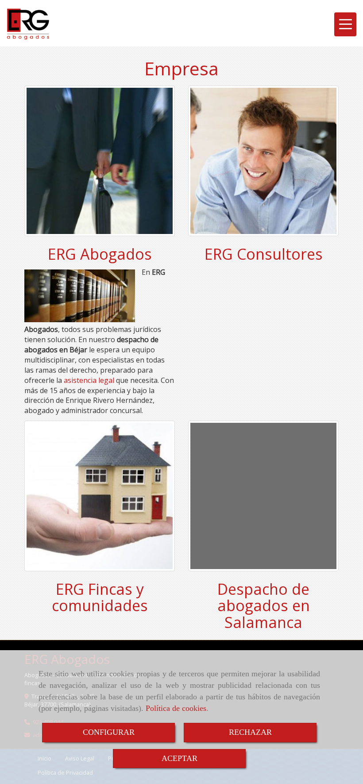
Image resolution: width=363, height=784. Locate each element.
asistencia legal (89, 380)
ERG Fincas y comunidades (100, 597)
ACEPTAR (179, 758)
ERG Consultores (264, 254)
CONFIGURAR (109, 732)
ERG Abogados (100, 254)
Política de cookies (176, 708)
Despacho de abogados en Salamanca (263, 605)
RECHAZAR (250, 732)
